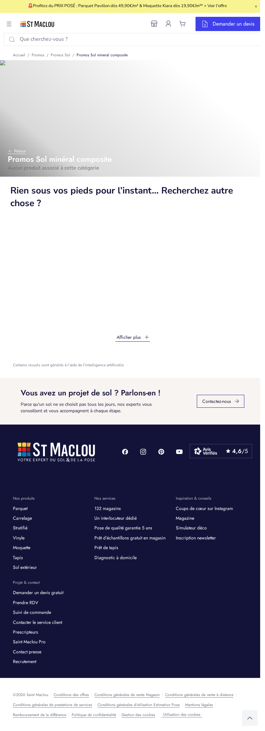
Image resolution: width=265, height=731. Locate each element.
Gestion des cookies (138, 715)
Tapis (18, 557)
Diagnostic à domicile (115, 557)
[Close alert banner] (256, 6)
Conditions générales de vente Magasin (127, 695)
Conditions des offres (71, 695)
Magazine (185, 518)
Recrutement (24, 661)
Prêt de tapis (106, 547)
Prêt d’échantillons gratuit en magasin (129, 538)
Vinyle (19, 538)
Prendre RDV (25, 602)
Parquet (20, 508)
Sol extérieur (25, 567)
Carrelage (22, 518)
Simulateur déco (191, 528)
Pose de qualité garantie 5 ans (123, 528)
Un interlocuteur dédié (115, 518)
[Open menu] (9, 24)
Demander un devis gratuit (38, 592)
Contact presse (27, 651)
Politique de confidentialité (94, 715)
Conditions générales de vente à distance (199, 695)
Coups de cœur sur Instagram (204, 508)
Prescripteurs (25, 632)
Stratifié (20, 528)
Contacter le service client (37, 622)
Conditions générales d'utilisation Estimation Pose (139, 705)
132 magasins (107, 508)
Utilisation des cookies (181, 714)
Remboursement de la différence (39, 715)
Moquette (21, 547)
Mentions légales (199, 705)
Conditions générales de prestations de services (52, 705)
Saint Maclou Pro (29, 641)
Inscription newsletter (196, 538)
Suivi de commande (32, 612)
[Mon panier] (182, 23)
